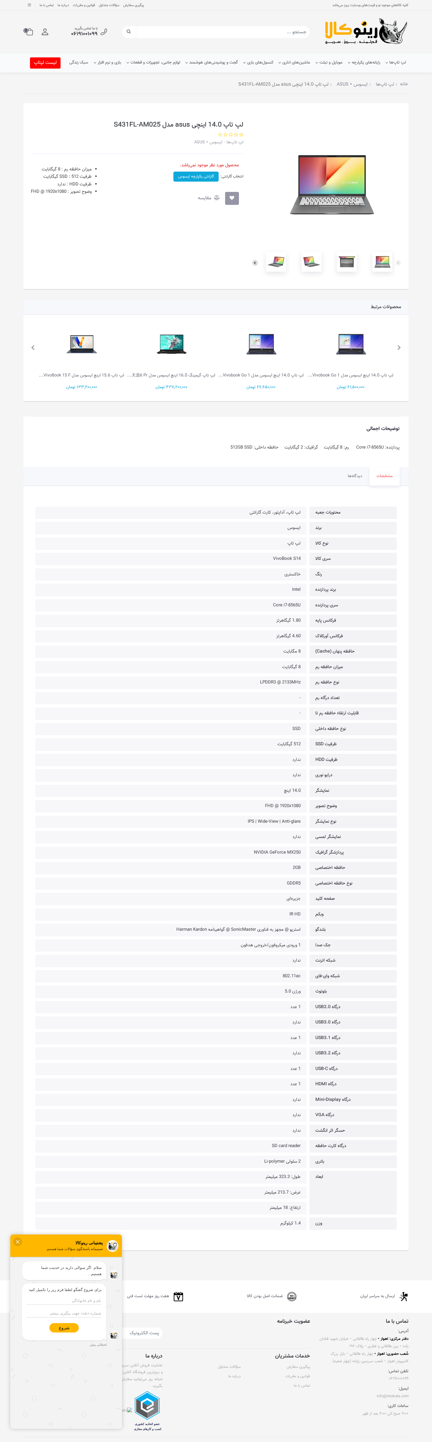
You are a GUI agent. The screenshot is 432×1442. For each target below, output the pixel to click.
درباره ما (63, 5)
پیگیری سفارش (133, 5)
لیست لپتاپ (45, 63)
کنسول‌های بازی (260, 62)
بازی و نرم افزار (109, 62)
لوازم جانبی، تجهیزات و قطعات (155, 62)
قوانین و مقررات (84, 5)
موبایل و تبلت (330, 62)
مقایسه (205, 198)
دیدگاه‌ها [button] (355, 476)
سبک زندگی (78, 62)
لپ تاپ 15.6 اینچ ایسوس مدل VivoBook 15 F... (81, 375)
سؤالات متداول (109, 5)
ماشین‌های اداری (296, 62)
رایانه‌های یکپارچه (366, 62)
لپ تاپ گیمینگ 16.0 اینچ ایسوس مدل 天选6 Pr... (171, 375)
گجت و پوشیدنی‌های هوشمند (213, 62)
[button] (45, 32)
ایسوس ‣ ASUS (208, 142)
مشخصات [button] (384, 476)
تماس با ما (47, 5)
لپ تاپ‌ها (397, 62)
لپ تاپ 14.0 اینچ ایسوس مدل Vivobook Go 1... (350, 375)
